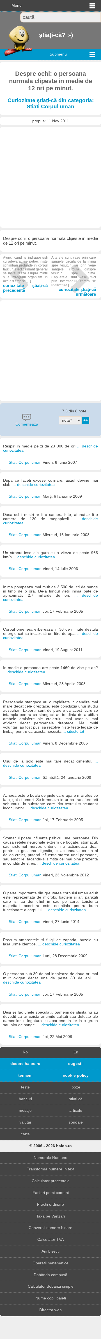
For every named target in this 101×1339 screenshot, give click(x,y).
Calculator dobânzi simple (51, 1286)
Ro (25, 1052)
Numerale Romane (50, 1158)
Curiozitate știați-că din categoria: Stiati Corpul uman (51, 103)
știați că (75, 1099)
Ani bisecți (50, 1251)
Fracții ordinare (50, 1204)
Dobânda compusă (50, 1275)
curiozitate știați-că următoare (73, 276)
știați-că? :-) (39, 34)
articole (75, 1110)
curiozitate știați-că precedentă (25, 274)
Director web (50, 1310)
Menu (17, 5)
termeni (25, 1075)
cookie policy (76, 1075)
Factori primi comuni (51, 1193)
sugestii (76, 1064)
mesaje (25, 1110)
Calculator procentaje (51, 1181)
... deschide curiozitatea (34, 485)
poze (76, 1087)
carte (25, 1134)
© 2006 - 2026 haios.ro (50, 1146)
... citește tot (73, 731)
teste (25, 1087)
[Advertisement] (50, 177)
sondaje (76, 1122)
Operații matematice (50, 1263)
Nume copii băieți (50, 1298)
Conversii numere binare (50, 1228)
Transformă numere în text (50, 1169)
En (76, 1052)
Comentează (26, 424)
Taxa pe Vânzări (50, 1216)
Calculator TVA (50, 1239)
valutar (25, 1122)
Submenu (58, 54)
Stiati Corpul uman (26, 462)
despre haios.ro (25, 1064)
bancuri (25, 1099)
